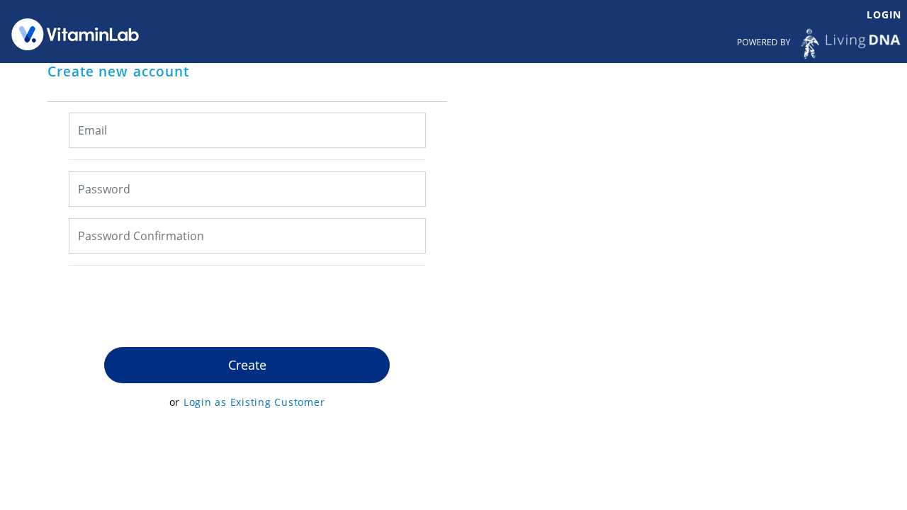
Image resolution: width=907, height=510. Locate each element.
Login (884, 14)
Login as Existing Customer (254, 402)
